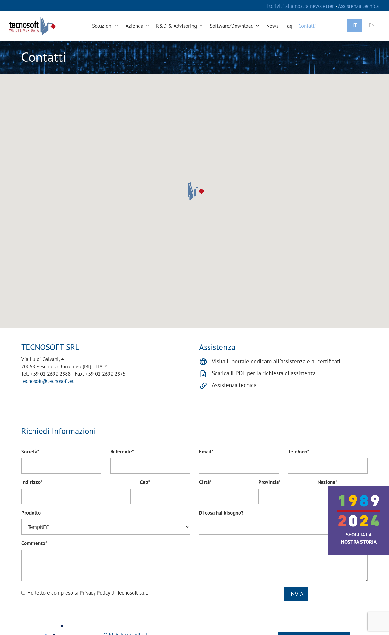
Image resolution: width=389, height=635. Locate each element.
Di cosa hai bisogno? (221, 512)
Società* (30, 451)
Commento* (34, 543)
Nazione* (327, 482)
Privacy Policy (96, 592)
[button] (194, 190)
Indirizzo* (32, 482)
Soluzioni (103, 26)
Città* (205, 482)
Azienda (135, 26)
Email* (206, 451)
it (355, 25)
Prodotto (31, 512)
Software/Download (232, 26)
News (272, 26)
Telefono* (298, 451)
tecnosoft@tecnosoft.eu (48, 381)
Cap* (145, 482)
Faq (288, 26)
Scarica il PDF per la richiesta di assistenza (264, 373)
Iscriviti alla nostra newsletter (301, 6)
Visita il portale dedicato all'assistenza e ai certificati (276, 361)
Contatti (307, 26)
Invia (296, 594)
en (372, 25)
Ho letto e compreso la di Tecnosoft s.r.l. (87, 592)
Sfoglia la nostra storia (359, 538)
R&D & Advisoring (177, 26)
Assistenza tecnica (358, 6)
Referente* (122, 451)
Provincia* (269, 482)
